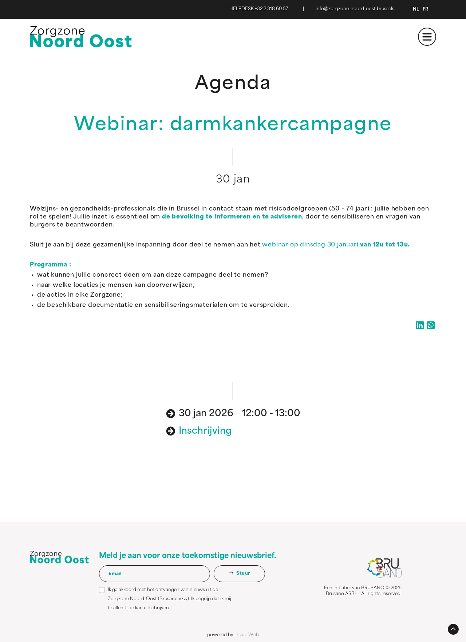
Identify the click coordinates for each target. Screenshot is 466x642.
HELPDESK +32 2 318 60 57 (258, 9)
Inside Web (246, 635)
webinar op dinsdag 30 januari (310, 245)
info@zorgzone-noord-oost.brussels (355, 9)
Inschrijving (205, 431)
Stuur (242, 573)
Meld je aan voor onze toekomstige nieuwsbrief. (187, 556)
